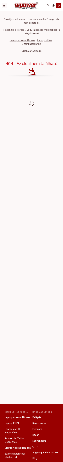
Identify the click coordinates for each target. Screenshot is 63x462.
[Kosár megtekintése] (58, 5)
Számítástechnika (31, 43)
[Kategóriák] (4, 5)
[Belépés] (53, 5)
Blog (34, 458)
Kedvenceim (39, 440)
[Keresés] (48, 5)
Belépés (36, 417)
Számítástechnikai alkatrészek (15, 455)
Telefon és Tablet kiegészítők (14, 440)
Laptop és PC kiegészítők (12, 431)
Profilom (37, 429)
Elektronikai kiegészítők (18, 447)
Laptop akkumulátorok (22, 40)
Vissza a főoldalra (31, 50)
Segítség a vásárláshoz (45, 452)
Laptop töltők (44, 40)
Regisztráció (39, 423)
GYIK (35, 446)
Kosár (35, 434)
